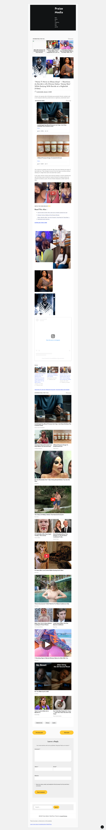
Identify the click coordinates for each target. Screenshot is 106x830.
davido (54, 722)
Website (37, 775)
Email (55, 766)
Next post (66, 732)
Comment (37, 749)
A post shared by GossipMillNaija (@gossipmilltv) (53, 358)
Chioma (47, 722)
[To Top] (102, 827)
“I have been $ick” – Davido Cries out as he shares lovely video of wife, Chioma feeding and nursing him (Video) (65, 376)
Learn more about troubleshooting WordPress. (41, 824)
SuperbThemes (63, 816)
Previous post (39, 732)
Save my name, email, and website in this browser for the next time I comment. (52, 785)
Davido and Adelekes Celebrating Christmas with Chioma (52, 375)
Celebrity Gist (39, 722)
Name (36, 766)
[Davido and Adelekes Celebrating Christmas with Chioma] (52, 370)
